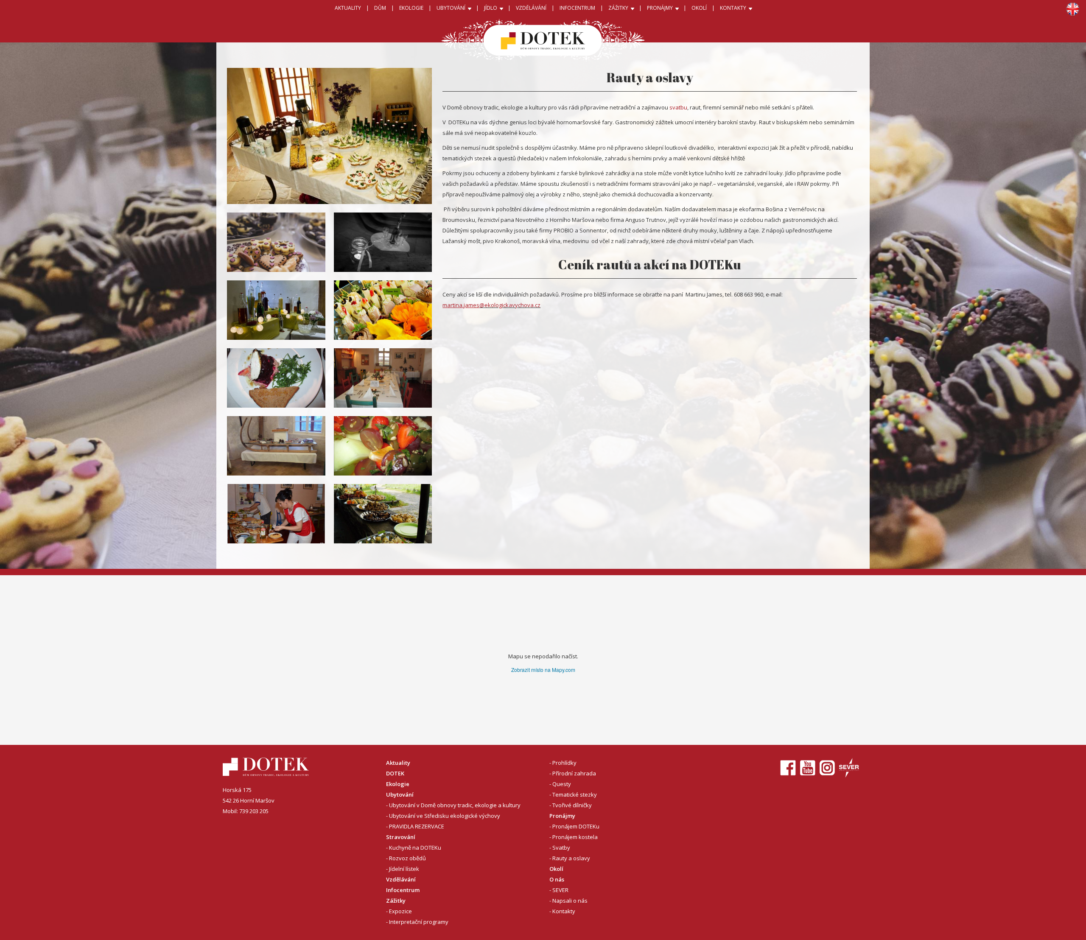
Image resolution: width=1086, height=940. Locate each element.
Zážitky (396, 900)
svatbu (678, 107)
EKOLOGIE (411, 7)
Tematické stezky (574, 794)
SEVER (560, 890)
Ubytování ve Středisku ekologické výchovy (444, 816)
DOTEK (395, 773)
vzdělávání (531, 7)
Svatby (561, 847)
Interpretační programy (418, 922)
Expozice (400, 911)
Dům (380, 7)
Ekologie (397, 784)
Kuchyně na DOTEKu (415, 847)
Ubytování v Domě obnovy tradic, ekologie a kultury (455, 805)
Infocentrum (403, 890)
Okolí (699, 7)
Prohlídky (564, 763)
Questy (561, 784)
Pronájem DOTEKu (575, 826)
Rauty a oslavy (571, 858)
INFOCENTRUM (577, 7)
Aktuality (348, 7)
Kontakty (563, 911)
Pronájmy (562, 816)
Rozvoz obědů (407, 858)
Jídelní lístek (404, 869)
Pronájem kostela (575, 837)
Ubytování (400, 794)
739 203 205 (254, 811)
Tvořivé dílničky (572, 805)
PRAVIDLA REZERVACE (416, 826)
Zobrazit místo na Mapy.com (543, 669)
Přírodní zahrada (574, 773)
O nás (556, 879)
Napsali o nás (570, 900)
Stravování (400, 837)
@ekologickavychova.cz (509, 305)
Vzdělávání (401, 879)
